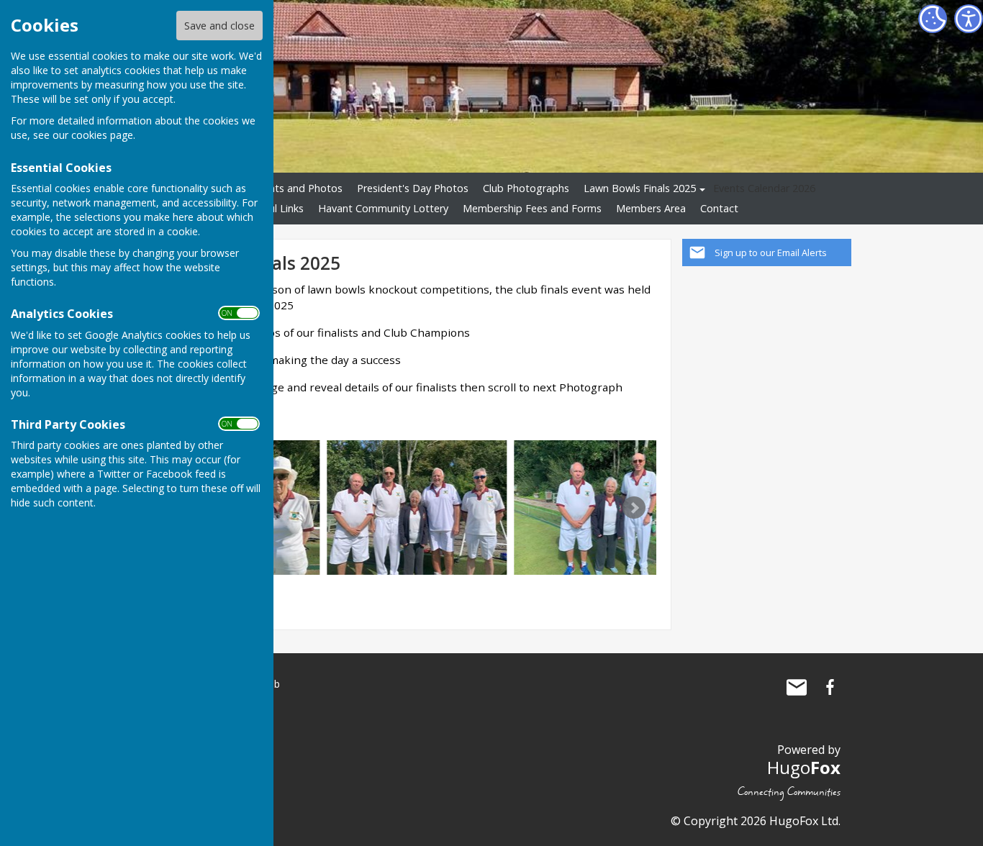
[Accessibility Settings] (968, 18)
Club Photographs (526, 188)
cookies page (102, 135)
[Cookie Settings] (932, 18)
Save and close (219, 25)
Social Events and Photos (282, 188)
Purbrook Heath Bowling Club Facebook (830, 687)
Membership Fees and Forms (532, 208)
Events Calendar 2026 (764, 188)
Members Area (651, 208)
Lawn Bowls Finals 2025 (640, 188)
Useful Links (276, 208)
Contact (719, 208)
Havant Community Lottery (383, 208)
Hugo (804, 767)
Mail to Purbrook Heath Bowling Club (796, 687)
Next (633, 507)
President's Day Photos (412, 188)
